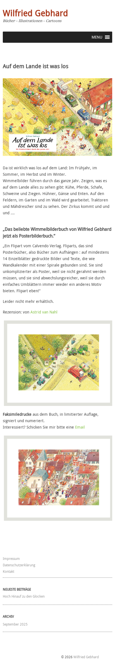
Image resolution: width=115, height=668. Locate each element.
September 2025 (15, 624)
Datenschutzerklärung (19, 565)
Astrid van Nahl (44, 312)
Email (80, 427)
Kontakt (8, 571)
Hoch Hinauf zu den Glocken (24, 596)
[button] (97, 37)
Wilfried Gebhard (35, 13)
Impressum (11, 558)
